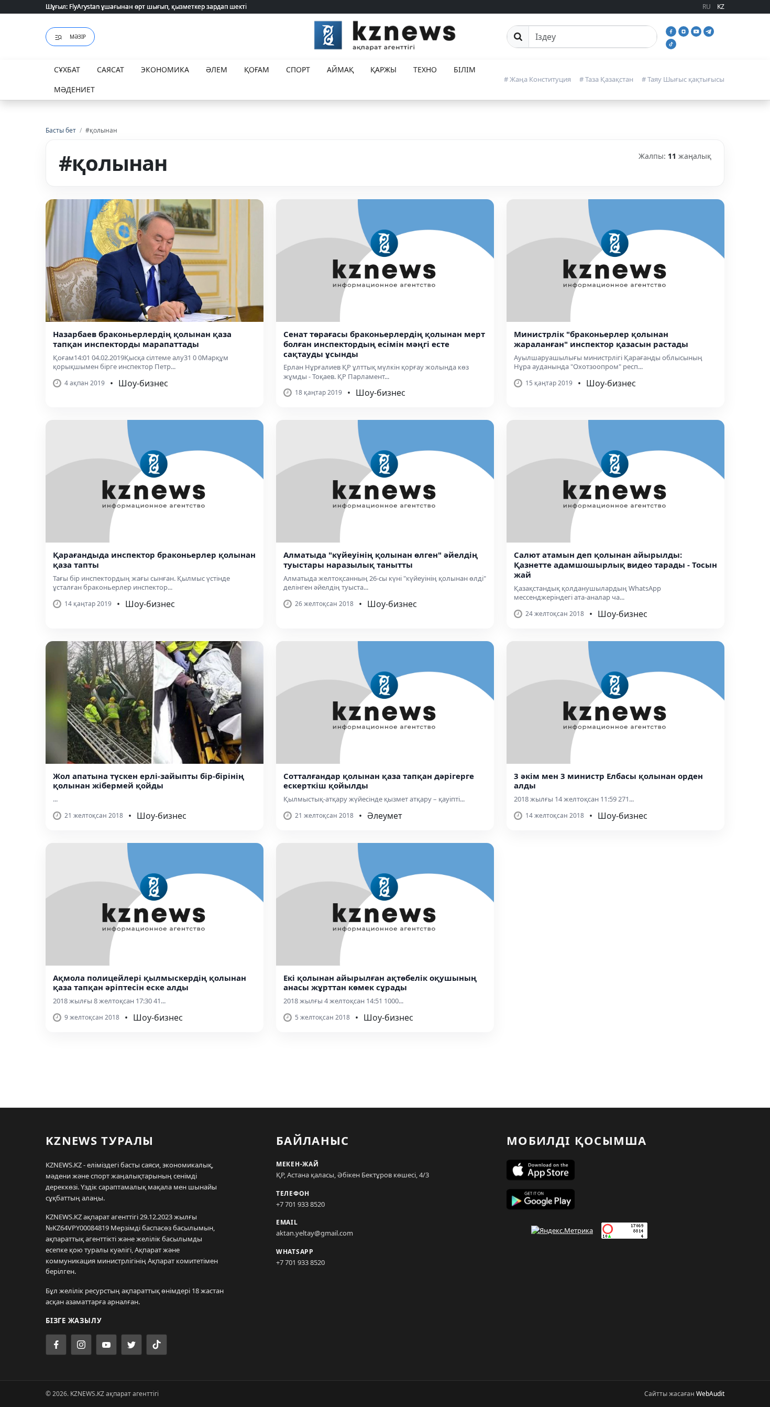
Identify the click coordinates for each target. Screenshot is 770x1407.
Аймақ (340, 69)
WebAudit (710, 1393)
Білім (465, 69)
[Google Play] (615, 1199)
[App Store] (615, 1170)
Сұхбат (67, 69)
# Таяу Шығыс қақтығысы (683, 79)
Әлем (216, 69)
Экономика (165, 69)
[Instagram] (684, 30)
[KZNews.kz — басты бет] (385, 35)
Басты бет (61, 130)
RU (706, 6)
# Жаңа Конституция (537, 79)
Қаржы (383, 69)
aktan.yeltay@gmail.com (314, 1233)
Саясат (110, 69)
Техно (425, 69)
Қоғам (256, 69)
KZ (720, 6)
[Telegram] (708, 30)
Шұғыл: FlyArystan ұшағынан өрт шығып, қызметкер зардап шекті (146, 6)
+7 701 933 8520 (300, 1204)
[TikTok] (671, 43)
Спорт (298, 69)
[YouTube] (697, 30)
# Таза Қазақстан (606, 79)
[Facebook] (672, 30)
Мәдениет (74, 89)
